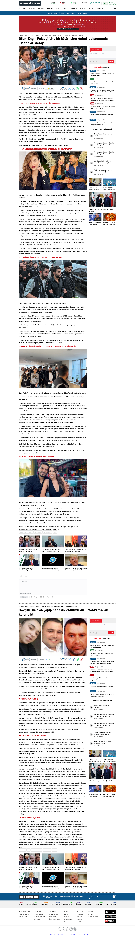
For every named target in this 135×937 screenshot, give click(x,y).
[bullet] (43, 597)
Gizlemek (22, 850)
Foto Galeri (73, 8)
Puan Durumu (67, 903)
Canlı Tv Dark (38, 911)
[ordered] (41, 597)
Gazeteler (100, 8)
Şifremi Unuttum (93, 916)
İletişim (54, 935)
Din (68, 13)
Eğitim (73, 13)
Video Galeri (80, 914)
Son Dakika (22, 8)
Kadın (64, 8)
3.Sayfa (50, 13)
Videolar (83, 8)
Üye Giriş (90, 911)
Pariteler (88, 903)
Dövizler (66, 914)
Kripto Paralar (111, 903)
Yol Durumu (98, 903)
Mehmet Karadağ (36, 850)
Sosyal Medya (47, 532)
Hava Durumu (55, 903)
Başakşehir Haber (23, 35)
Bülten (62, 13)
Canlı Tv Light (23, 916)
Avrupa (56, 13)
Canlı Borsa (52, 911)
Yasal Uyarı (87, 935)
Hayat (79, 13)
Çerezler (68, 935)
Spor (57, 8)
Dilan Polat (23, 532)
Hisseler (78, 903)
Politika (85, 13)
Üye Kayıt (90, 914)
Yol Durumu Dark (24, 914)
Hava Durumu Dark (24, 911)
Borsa (21, 903)
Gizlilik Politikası (60, 935)
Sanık (54, 850)
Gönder (24, 597)
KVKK (72, 935)
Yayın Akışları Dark (39, 914)
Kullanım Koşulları (79, 935)
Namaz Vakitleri (31, 903)
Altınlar (66, 911)
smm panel (37, 922)
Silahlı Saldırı (38, 532)
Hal (28, 850)
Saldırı (30, 532)
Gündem (41, 8)
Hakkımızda (48, 935)
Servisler (32, 8)
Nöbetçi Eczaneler (39, 916)
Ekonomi (50, 8)
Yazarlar (91, 8)
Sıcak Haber (80, 922)
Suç (55, 532)
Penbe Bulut (47, 850)
